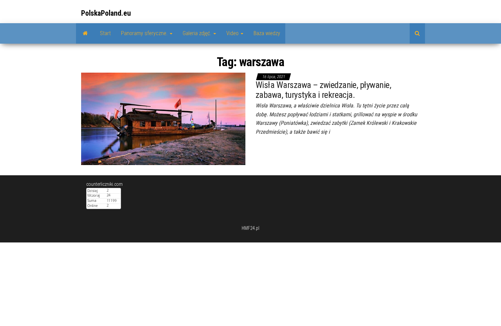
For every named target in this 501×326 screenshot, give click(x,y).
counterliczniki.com (104, 184)
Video (233, 33)
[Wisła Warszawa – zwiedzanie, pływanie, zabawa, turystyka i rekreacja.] (163, 118)
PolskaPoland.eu (106, 13)
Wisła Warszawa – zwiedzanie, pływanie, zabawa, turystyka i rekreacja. (323, 90)
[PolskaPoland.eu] (85, 33)
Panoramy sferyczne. (145, 33)
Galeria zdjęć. (198, 33)
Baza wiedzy (267, 33)
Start (105, 33)
